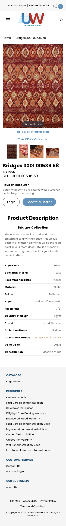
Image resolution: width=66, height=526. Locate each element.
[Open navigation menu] (5, 19)
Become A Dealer (16, 397)
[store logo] (31, 19)
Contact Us (13, 466)
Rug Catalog (13, 381)
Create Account (39, 5)
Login (11, 202)
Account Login (17, 5)
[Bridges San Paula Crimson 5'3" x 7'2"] (12, 152)
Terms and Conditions (33, 506)
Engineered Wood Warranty (23, 418)
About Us (11, 487)
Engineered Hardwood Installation (26, 429)
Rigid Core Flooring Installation (24, 403)
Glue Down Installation (19, 408)
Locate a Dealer (39, 202)
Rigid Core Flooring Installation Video (28, 424)
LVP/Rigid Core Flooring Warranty (26, 413)
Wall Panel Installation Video (23, 445)
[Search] (61, 20)
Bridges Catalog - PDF (48, 337)
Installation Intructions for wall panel (28, 450)
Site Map (15, 501)
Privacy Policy (48, 501)
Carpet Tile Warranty (19, 439)
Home (7, 38)
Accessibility (30, 501)
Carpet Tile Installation (20, 434)
